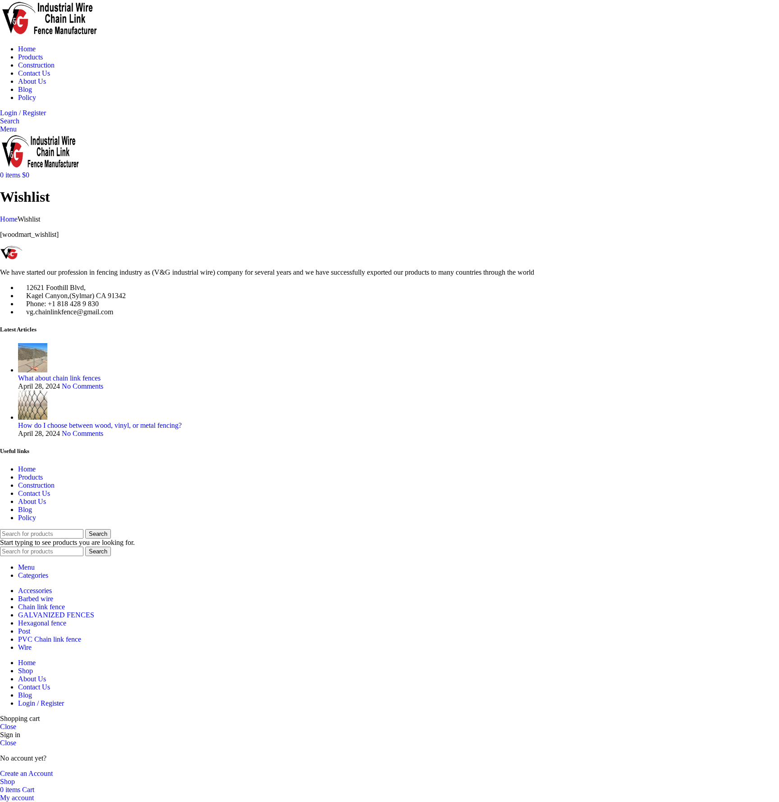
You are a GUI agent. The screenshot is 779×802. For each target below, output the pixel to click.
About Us (32, 501)
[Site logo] (49, 33)
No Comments (82, 386)
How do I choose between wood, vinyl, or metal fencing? (100, 425)
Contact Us (34, 493)
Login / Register (41, 703)
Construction (36, 485)
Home (9, 219)
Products (30, 477)
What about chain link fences (59, 378)
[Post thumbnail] (32, 370)
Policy (27, 517)
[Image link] (29, 257)
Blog (25, 509)
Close (8, 726)
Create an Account (26, 773)
